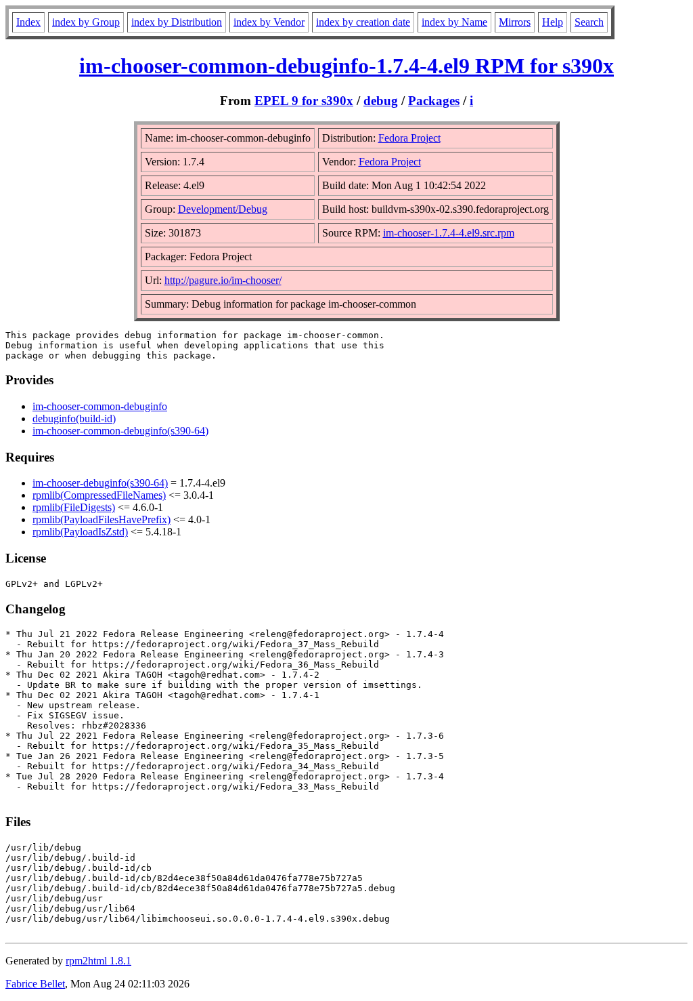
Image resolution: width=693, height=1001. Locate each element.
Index (28, 22)
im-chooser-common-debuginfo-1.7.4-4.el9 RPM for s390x (346, 66)
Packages (434, 101)
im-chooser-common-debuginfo (99, 406)
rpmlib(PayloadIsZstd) (80, 531)
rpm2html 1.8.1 (98, 960)
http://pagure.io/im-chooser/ (223, 280)
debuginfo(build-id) (74, 418)
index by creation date (363, 22)
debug (380, 101)
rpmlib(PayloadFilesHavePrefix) (101, 519)
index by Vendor (269, 22)
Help (552, 22)
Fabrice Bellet (35, 983)
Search (589, 22)
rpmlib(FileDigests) (73, 507)
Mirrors (515, 22)
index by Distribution (176, 22)
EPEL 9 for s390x (303, 101)
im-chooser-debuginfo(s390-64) (100, 483)
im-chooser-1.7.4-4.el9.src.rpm (448, 233)
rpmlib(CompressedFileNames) (99, 495)
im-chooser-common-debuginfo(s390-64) (120, 430)
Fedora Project (409, 138)
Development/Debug (222, 209)
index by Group (86, 22)
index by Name (454, 22)
